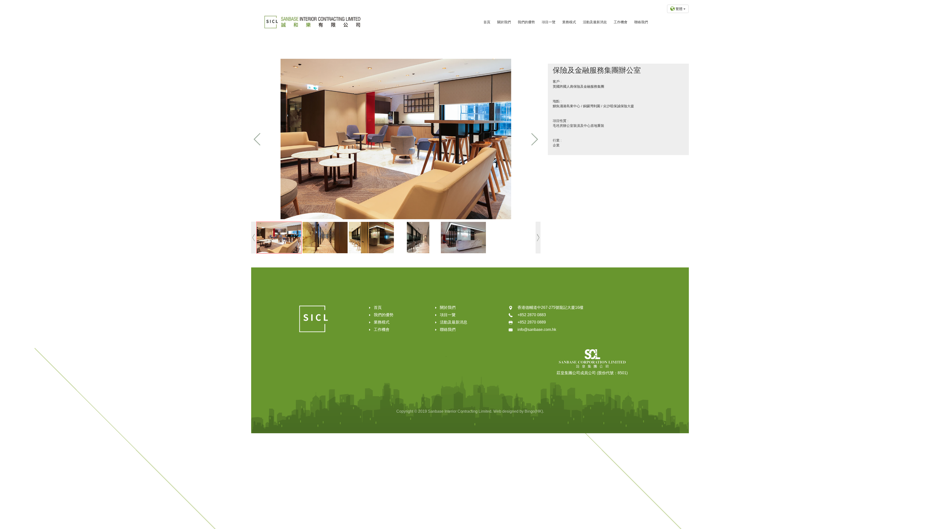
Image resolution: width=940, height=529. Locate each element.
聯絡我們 (641, 22)
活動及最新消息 (595, 22)
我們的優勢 (526, 22)
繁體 (679, 9)
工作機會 (620, 22)
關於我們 (504, 22)
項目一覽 (548, 22)
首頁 (486, 22)
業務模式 (569, 22)
